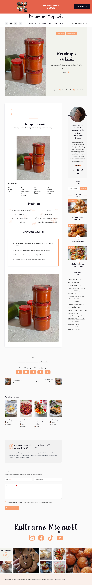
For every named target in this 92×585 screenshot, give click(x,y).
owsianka (83, 310)
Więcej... (78, 165)
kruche (80, 299)
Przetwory (60, 33)
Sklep (44, 24)
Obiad (71, 225)
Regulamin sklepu (60, 580)
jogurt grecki (75, 299)
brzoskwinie (84, 286)
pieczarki (76, 313)
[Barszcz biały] (11, 408)
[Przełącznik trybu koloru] (72, 23)
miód (69, 307)
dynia (76, 296)
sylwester (82, 322)
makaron (70, 302)
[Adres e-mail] (47, 372)
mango (80, 302)
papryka (70, 313)
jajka (83, 296)
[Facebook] (11, 23)
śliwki (79, 330)
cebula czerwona (81, 288)
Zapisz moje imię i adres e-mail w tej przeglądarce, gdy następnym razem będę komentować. (29, 502)
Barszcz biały (8, 419)
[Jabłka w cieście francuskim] (77, 200)
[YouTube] (20, 23)
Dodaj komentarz (11, 486)
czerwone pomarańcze (81, 294)
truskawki (71, 324)
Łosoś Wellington (55, 419)
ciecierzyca (70, 291)
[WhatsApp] (40, 372)
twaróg (77, 325)
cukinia (21, 361)
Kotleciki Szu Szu (78, 242)
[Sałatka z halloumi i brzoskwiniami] (77, 247)
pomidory (81, 316)
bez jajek (70, 283)
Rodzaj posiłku (71, 33)
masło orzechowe (79, 304)
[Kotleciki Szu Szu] (77, 225)
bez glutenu (78, 279)
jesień (69, 299)
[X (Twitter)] (26, 372)
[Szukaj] (69, 23)
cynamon (81, 291)
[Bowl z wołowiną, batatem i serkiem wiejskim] (40, 408)
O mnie (50, 24)
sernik (77, 322)
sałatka (82, 319)
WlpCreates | (38, 580)
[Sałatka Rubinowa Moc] (26, 408)
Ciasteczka (72, 201)
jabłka (79, 296)
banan (70, 279)
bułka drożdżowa (72, 288)
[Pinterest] (33, 372)
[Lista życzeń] (76, 23)
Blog (36, 24)
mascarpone (71, 304)
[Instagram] (6, 23)
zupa (76, 330)
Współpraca (58, 24)
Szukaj (83, 188)
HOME (31, 24)
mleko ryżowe (73, 310)
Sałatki (71, 248)
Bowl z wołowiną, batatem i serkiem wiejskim (39, 422)
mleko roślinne (77, 307)
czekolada (72, 293)
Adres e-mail (39, 480)
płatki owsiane (74, 319)
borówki (76, 282)
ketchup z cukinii (32, 361)
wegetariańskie (72, 327)
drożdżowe (71, 296)
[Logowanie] (86, 23)
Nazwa (8, 480)
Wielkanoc (80, 327)
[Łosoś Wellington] (56, 408)
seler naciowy (71, 322)
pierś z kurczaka (72, 316)
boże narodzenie (74, 285)
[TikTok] (15, 23)
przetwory (43, 361)
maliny (76, 301)
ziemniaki (71, 329)
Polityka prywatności (48, 580)
